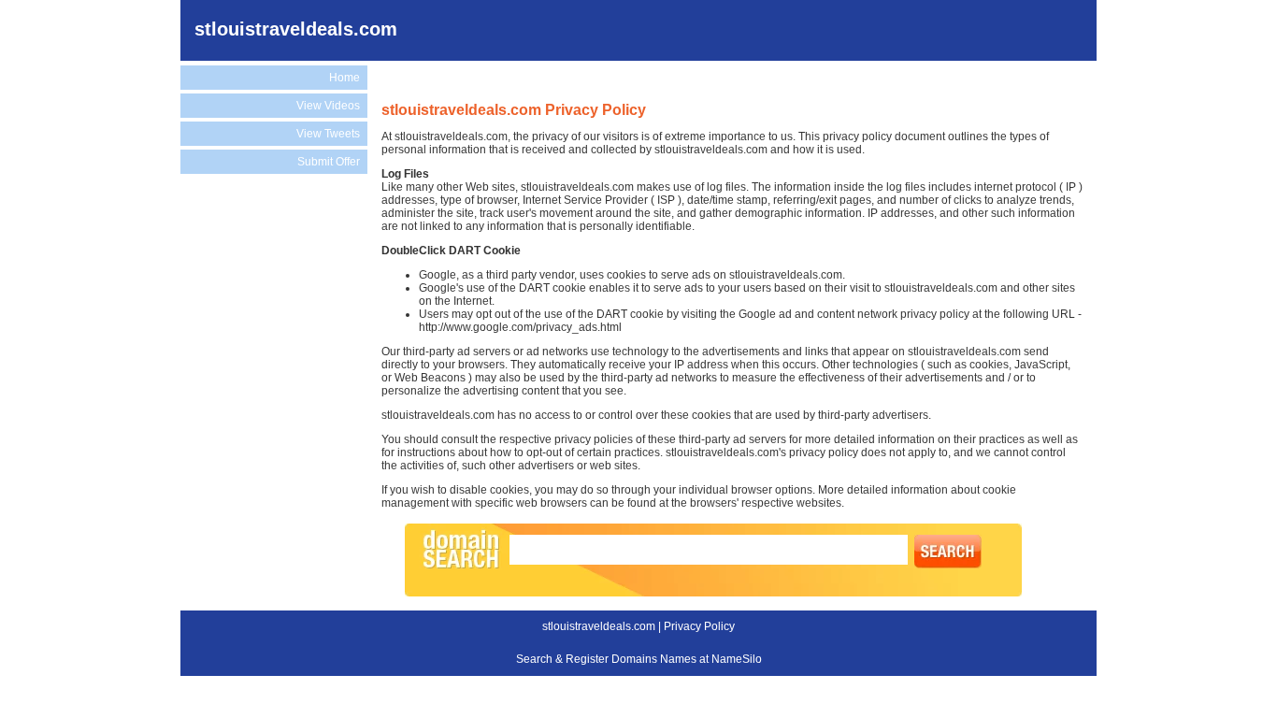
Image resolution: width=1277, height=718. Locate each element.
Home (344, 77)
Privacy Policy (699, 626)
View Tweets (328, 133)
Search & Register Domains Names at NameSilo (639, 659)
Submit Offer (328, 161)
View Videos (328, 105)
